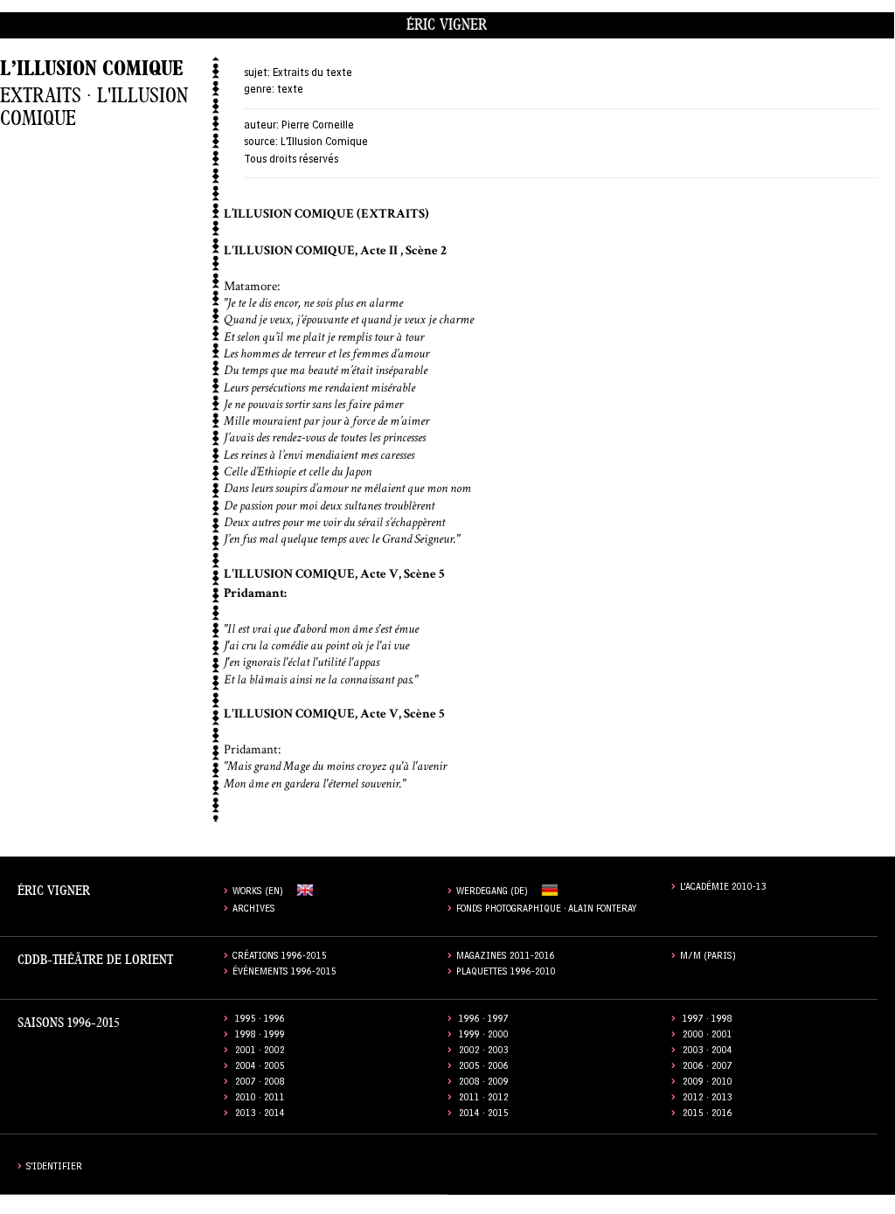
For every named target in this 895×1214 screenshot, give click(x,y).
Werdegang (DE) (492, 893)
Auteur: (261, 126)
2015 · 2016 (707, 1115)
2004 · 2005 (260, 1067)
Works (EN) (257, 893)
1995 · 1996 (260, 1020)
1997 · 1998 (707, 1020)
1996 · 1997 (484, 1020)
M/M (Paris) (708, 957)
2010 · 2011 (260, 1099)
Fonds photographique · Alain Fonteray (546, 910)
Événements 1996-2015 (284, 973)
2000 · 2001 (707, 1036)
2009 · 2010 (707, 1083)
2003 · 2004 (707, 1052)
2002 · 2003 (484, 1052)
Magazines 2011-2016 (505, 957)
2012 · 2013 (707, 1099)
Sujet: (257, 74)
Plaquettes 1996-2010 (506, 973)
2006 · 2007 (707, 1067)
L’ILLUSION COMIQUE (91, 68)
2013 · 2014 (260, 1115)
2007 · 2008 (260, 1083)
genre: (259, 90)
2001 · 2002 (260, 1052)
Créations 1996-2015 (279, 957)
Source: (261, 143)
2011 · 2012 (484, 1099)
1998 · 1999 (260, 1036)
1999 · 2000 (484, 1036)
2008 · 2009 (484, 1083)
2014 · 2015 (484, 1115)
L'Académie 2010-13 (723, 888)
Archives (253, 910)
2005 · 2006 (484, 1067)
